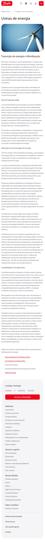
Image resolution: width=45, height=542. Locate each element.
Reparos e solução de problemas (17, 463)
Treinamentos (10, 467)
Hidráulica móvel (11, 434)
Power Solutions (11, 496)
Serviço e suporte (12, 449)
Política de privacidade (13, 516)
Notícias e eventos (11, 508)
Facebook (21, 390)
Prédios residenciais (12, 441)
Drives (7, 482)
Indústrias (9, 406)
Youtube (31, 390)
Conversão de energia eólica (15, 361)
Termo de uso (10, 521)
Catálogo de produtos (13, 500)
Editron (8, 486)
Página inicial (5, 11)
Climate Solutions (11, 479)
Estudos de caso (11, 460)
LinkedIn (8, 390)
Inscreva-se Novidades (22, 397)
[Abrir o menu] (41, 3)
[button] (30, 3)
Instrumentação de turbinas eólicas (17, 357)
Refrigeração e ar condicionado (16, 437)
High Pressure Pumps (13, 489)
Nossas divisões (11, 475)
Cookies (8, 532)
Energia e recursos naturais (24, 11)
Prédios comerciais (12, 413)
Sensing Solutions (11, 493)
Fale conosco (10, 470)
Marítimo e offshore (12, 430)
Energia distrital (11, 417)
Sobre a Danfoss (11, 505)
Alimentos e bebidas (12, 423)
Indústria (8, 427)
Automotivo (9, 410)
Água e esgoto (10, 444)
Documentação (10, 453)
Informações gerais (12, 527)
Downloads (9, 456)
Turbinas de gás (10, 372)
